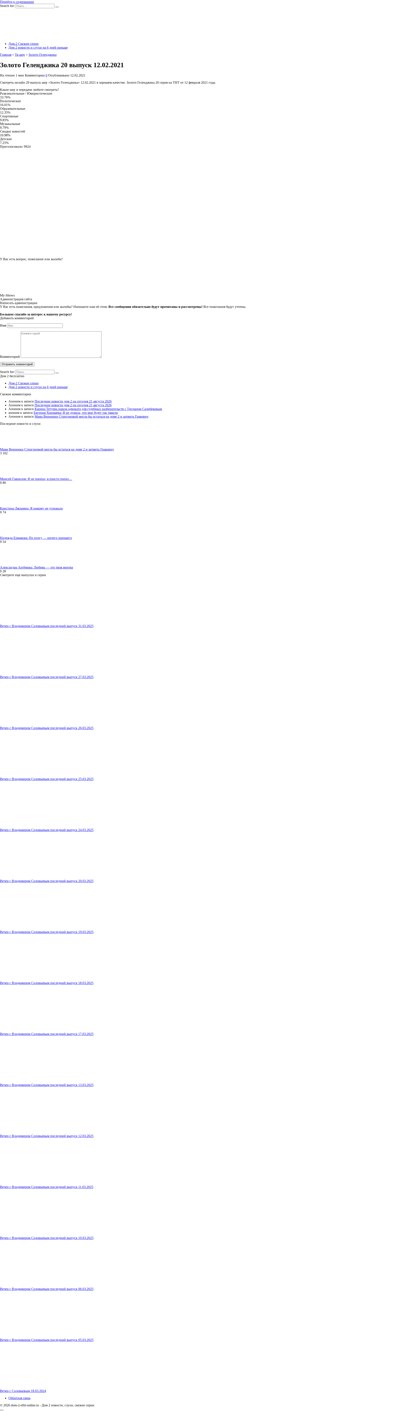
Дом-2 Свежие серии (23, 44)
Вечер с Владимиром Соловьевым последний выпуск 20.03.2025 (46, 881)
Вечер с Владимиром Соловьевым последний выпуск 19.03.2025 (46, 932)
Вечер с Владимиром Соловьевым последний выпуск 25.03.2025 (46, 779)
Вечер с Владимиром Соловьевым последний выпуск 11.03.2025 (46, 1187)
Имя (3, 325)
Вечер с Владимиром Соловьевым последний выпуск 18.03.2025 (46, 983)
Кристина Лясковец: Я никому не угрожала (31, 508)
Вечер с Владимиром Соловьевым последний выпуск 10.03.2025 (46, 1238)
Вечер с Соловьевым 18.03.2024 (23, 1391)
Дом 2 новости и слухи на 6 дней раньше (38, 47)
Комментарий (10, 356)
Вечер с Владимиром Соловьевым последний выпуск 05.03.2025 (46, 1340)
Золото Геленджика (42, 54)
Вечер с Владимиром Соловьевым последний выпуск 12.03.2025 (46, 1136)
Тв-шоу (20, 54)
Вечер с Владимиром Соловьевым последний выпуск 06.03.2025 (46, 1289)
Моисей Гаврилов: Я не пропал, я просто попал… (36, 479)
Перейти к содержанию (17, 2)
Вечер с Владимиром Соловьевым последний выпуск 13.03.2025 (46, 1085)
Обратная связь (19, 1398)
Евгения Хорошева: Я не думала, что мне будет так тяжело (76, 412)
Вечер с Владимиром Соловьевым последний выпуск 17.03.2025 (46, 1034)
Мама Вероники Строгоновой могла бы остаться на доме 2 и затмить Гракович (91, 416)
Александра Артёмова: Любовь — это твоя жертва (36, 567)
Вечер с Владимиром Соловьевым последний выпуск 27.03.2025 (46, 677)
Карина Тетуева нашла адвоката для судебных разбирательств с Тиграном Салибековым (98, 409)
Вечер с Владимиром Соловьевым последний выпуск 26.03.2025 (46, 728)
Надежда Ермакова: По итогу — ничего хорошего (36, 538)
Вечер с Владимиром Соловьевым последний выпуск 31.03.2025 (46, 626)
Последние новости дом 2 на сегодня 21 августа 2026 (73, 401)
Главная (5, 54)
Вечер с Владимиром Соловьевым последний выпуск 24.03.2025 (46, 830)
